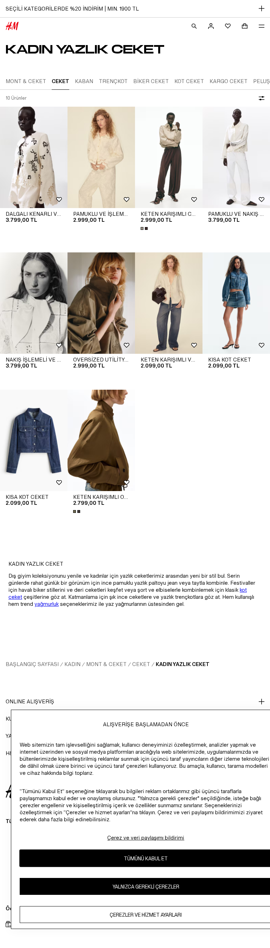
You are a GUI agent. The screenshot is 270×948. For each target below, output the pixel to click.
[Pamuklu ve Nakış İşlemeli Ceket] (236, 157)
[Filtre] (260, 98)
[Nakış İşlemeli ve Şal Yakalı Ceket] (34, 303)
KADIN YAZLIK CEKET (183, 664)
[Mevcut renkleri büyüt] (145, 228)
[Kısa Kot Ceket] (236, 303)
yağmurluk (46, 604)
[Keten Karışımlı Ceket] (168, 157)
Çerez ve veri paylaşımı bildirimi (145, 838)
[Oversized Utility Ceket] (101, 303)
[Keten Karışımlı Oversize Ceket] (101, 440)
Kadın (72, 664)
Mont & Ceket (106, 664)
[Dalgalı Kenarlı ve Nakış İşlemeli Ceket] (34, 157)
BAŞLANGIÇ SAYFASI (32, 664)
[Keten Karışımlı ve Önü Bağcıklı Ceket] (168, 303)
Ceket (141, 664)
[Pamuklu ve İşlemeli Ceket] (101, 157)
